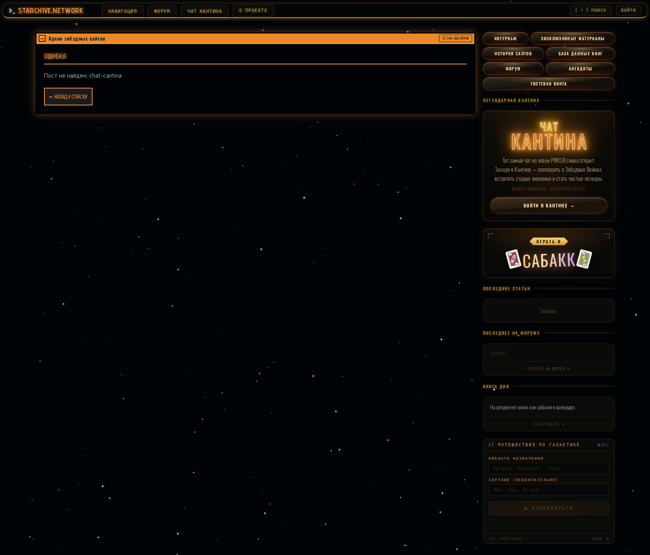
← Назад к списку (68, 96)
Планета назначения (516, 458)
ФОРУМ (162, 11)
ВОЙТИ (628, 10)
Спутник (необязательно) (524, 480)
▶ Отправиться (549, 508)
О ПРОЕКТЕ (253, 10)
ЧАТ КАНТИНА (204, 11)
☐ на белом (455, 38)
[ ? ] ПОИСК (590, 10)
